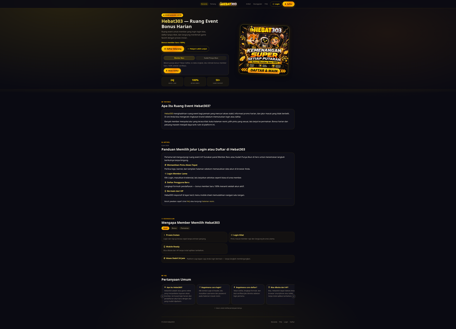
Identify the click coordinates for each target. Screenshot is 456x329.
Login (286, 322)
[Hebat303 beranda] (228, 4)
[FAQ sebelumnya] (162, 296)
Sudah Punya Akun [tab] (211, 58)
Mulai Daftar (173, 71)
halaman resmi (208, 201)
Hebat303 (172, 21)
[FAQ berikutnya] (293, 296)
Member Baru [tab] (179, 58)
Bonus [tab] (174, 228)
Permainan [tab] (185, 228)
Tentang (213, 4)
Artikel (248, 4)
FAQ (266, 4)
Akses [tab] (165, 228)
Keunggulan (257, 4)
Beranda (204, 4)
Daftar (292, 322)
